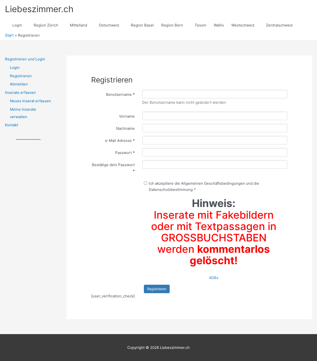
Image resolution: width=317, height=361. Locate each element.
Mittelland (78, 25)
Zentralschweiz (279, 25)
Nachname (125, 128)
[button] (306, 25)
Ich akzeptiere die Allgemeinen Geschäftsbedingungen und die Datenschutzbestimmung (204, 186)
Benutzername (120, 94)
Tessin (200, 25)
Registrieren (21, 76)
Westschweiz (242, 25)
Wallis (219, 25)
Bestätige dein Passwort (113, 167)
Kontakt (11, 125)
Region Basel (142, 25)
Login (17, 25)
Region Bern (172, 25)
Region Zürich (46, 25)
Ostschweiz (109, 25)
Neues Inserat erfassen (30, 101)
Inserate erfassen (20, 92)
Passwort (125, 152)
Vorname (127, 116)
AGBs (213, 277)
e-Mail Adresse (120, 140)
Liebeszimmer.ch (39, 9)
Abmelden (19, 84)
